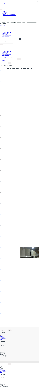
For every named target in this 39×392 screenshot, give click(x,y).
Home (1, 65)
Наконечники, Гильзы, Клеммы (7, 16)
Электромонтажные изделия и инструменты (9, 14)
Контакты (24, 22)
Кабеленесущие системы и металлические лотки (9, 15)
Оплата (8, 22)
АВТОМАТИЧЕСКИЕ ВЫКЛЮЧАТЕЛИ (6, 35)
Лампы (4, 11)
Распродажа (19, 22)
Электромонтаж (4, 13)
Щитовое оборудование (5, 33)
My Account (3, 60)
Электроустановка (4, 34)
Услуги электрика (13, 22)
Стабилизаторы (4, 20)
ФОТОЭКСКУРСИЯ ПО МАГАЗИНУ (31, 22)
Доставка (1, 336)
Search (11, 57)
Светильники (5, 12)
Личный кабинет (37, 1)
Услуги (1, 339)
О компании (3, 22)
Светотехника (3, 10)
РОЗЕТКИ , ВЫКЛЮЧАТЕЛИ (5, 19)
